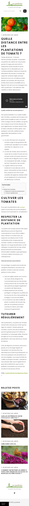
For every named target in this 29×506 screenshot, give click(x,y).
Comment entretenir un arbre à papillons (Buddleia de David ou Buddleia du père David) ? (14, 471)
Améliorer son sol (8, 444)
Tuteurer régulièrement (12, 193)
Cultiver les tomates (9, 189)
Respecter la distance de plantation (14, 191)
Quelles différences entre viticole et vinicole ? (11, 417)
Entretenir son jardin (10, 35)
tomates (22, 207)
